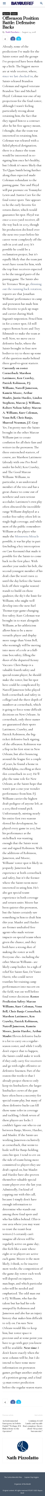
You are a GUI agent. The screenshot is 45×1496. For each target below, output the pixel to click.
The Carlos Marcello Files (13, 1477)
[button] (41, 3)
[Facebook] (12, 38)
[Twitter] (18, 38)
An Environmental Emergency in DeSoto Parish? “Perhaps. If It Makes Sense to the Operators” (11, 1426)
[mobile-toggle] (4, 3)
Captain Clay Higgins (31, 1477)
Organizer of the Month (22, 1484)
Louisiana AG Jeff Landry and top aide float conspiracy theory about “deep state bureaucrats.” (32, 1426)
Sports (6, 13)
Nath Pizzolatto (12, 32)
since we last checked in (17, 76)
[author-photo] (22, 1452)
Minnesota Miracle (27, 536)
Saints (14, 13)
